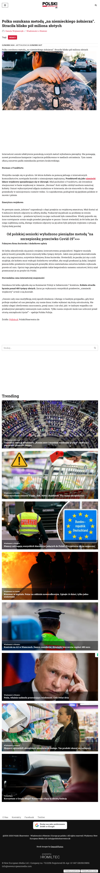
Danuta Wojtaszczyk (14, 31)
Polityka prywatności (72, 871)
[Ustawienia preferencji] (97, 654)
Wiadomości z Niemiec (36, 31)
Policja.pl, (13, 319)
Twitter (41, 817)
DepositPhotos (57, 846)
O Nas (5, 817)
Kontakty (16, 817)
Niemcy (12, 37)
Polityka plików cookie (89, 871)
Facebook (29, 817)
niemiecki (91, 178)
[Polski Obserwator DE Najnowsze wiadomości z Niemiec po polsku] (50, 5)
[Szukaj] (96, 5)
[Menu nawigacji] (5, 5)
